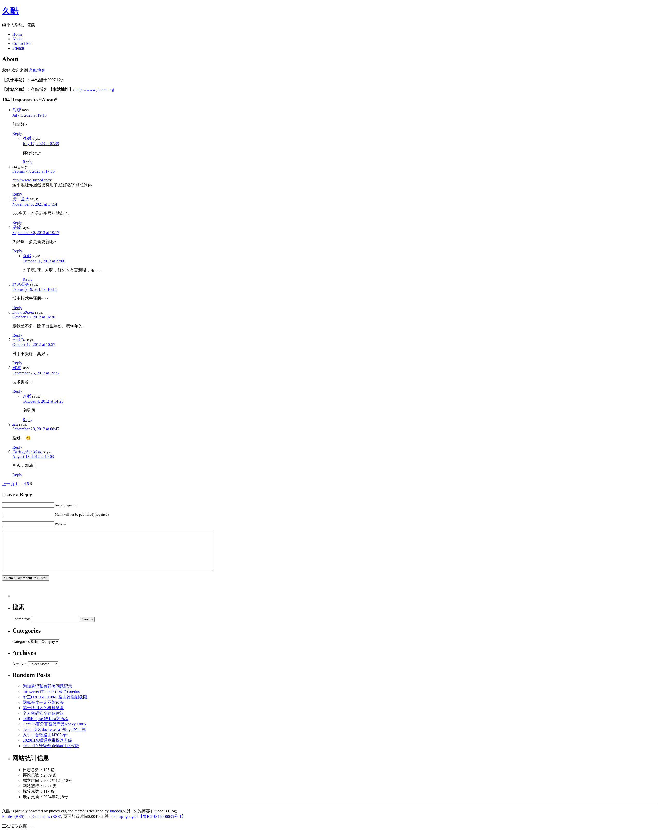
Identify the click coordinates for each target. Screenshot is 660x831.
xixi (15, 424)
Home (17, 34)
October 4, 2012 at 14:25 (43, 401)
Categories (21, 641)
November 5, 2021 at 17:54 (34, 204)
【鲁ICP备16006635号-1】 (162, 816)
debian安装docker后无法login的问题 (54, 729)
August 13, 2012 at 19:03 (33, 456)
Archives (19, 663)
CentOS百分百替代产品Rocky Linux (54, 724)
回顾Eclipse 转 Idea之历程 (45, 718)
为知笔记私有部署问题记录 (47, 686)
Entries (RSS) (13, 816)
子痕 (16, 227)
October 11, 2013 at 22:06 (44, 261)
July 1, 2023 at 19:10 (29, 115)
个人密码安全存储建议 (43, 713)
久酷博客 (37, 70)
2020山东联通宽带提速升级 (47, 740)
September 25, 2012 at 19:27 (35, 373)
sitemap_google (123, 816)
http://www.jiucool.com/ (32, 180)
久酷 (10, 10)
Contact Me (21, 43)
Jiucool (115, 811)
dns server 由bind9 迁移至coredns (51, 691)
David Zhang (23, 312)
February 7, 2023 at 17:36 (33, 171)
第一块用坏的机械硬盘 (43, 708)
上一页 (8, 484)
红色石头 (20, 284)
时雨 (16, 110)
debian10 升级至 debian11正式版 (51, 746)
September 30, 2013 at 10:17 (35, 232)
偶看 (16, 368)
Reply (17, 133)
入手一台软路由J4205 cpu (45, 735)
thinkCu (18, 340)
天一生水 (20, 199)
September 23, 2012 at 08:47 (35, 429)
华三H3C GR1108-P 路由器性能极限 (55, 697)
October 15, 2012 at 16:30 (33, 317)
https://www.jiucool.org (95, 89)
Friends (18, 48)
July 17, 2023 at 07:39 (41, 143)
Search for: (21, 619)
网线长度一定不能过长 (43, 702)
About (17, 39)
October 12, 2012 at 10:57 (33, 344)
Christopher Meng (27, 452)
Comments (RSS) (46, 816)
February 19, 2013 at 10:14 (34, 289)
